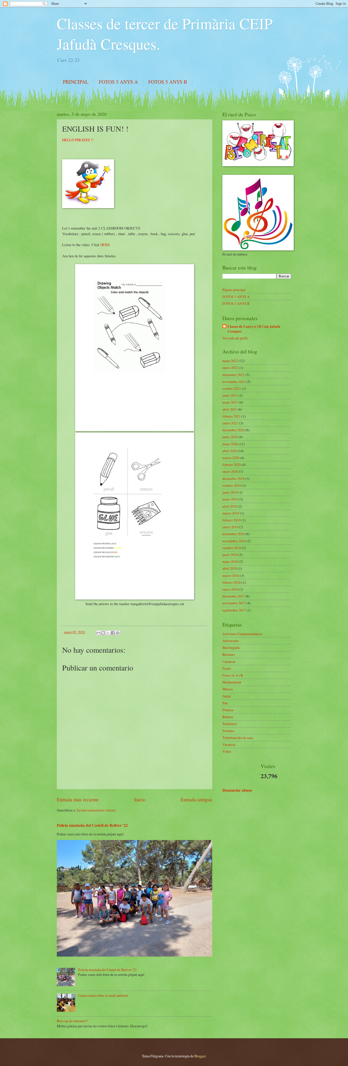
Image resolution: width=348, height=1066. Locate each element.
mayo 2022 (230, 360)
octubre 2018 (231, 547)
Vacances (228, 744)
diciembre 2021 (233, 374)
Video (226, 751)
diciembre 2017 (233, 596)
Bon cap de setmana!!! (72, 1020)
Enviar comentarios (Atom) (96, 810)
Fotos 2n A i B (232, 675)
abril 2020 (229, 450)
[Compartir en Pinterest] (117, 632)
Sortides (228, 730)
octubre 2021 (231, 388)
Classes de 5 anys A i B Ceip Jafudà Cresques (253, 329)
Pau (225, 703)
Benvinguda (230, 647)
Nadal (226, 696)
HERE (105, 244)
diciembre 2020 (233, 430)
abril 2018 (229, 568)
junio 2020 (230, 436)
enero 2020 (230, 471)
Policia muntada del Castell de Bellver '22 (92, 825)
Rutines (227, 716)
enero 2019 (230, 526)
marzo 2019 (230, 513)
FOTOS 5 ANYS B (167, 81)
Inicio (139, 799)
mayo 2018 (230, 561)
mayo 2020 (230, 444)
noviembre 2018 (234, 540)
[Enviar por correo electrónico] (98, 632)
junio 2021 (230, 395)
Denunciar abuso (237, 790)
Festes (226, 668)
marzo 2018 (230, 575)
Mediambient (231, 682)
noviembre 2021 (234, 381)
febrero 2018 (231, 582)
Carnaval (228, 661)
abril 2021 (229, 409)
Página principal (234, 289)
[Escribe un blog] (103, 632)
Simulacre (229, 723)
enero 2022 (230, 367)
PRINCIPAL (75, 81)
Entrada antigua (196, 799)
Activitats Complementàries (242, 633)
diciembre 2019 (233, 478)
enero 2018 (230, 589)
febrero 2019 (231, 520)
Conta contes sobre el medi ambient (103, 995)
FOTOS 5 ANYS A (118, 81)
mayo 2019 (230, 499)
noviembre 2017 (234, 603)
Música (227, 689)
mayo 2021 (230, 402)
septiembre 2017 (234, 610)
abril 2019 (229, 506)
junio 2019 (230, 492)
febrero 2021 (231, 416)
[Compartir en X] (108, 632)
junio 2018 (230, 554)
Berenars (228, 654)
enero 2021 (230, 423)
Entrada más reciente (78, 799)
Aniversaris (230, 640)
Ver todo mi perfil (235, 338)
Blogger (200, 1056)
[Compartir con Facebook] (112, 632)
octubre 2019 (231, 485)
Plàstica (227, 709)
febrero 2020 (231, 464)
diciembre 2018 (233, 533)
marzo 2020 (230, 457)
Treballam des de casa (237, 737)
